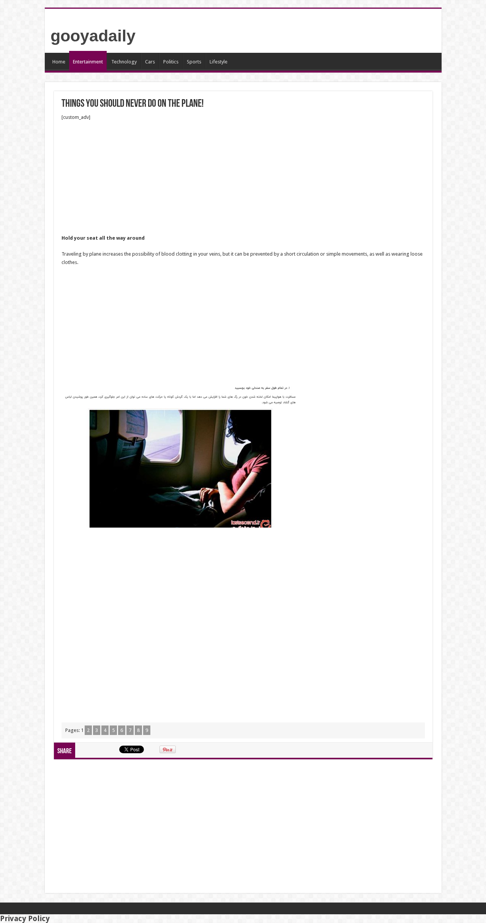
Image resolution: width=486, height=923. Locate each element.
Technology (124, 62)
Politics (170, 62)
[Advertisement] (243, 178)
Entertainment (88, 62)
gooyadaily (93, 36)
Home (58, 62)
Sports (194, 62)
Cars (150, 62)
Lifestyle (218, 62)
